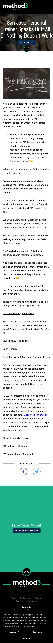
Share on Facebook (23, 471)
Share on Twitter (36, 471)
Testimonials (25, 598)
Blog (37, 598)
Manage (26, 638)
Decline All (38, 632)
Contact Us (32, 601)
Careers (19, 601)
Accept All (15, 632)
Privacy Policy (18, 626)
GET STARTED (26, 43)
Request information (26, 531)
